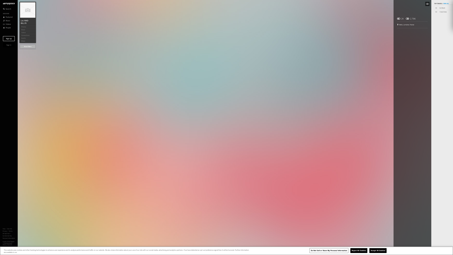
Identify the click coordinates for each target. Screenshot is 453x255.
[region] (226, 251)
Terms (11, 231)
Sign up (9, 39)
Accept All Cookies (378, 250)
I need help (443, 12)
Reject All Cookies (359, 250)
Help (4, 229)
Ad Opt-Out (6, 233)
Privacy (5, 231)
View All (446, 3)
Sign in (8, 45)
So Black (442, 8)
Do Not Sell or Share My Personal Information (329, 250)
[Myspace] (9, 3)
